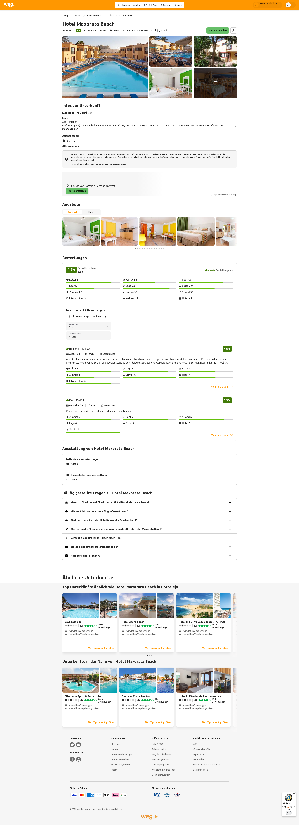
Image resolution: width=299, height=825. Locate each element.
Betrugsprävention (161, 775)
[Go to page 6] (144, 248)
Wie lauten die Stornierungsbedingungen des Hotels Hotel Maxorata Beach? (116, 529)
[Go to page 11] (152, 248)
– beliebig (135, 5)
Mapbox (216, 195)
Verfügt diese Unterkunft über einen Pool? (97, 538)
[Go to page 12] (154, 248)
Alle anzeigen (70, 146)
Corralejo (126, 5)
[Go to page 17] (163, 248)
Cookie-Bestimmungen (122, 754)
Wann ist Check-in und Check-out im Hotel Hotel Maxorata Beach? (110, 502)
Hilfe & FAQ (157, 744)
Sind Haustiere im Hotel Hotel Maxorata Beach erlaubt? (104, 520)
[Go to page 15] (159, 248)
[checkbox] (68, 316)
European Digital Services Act (207, 764)
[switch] (289, 813)
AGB (195, 744)
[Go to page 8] (147, 248)
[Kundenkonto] (290, 5)
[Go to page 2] (137, 248)
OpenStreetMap (229, 195)
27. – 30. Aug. (150, 5)
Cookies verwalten (120, 759)
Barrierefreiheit (200, 769)
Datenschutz (199, 759)
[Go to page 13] (156, 248)
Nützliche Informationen (163, 769)
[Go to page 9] (149, 248)
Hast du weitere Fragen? (85, 555)
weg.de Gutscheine (161, 754)
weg (66, 15)
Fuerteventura (94, 15)
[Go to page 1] (135, 248)
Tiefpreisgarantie (160, 759)
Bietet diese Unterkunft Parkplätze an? (94, 546)
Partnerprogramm (160, 764)
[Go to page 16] (161, 248)
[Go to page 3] (139, 248)
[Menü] (294, 794)
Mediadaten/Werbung (121, 764)
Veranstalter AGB (201, 749)
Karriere (115, 749)
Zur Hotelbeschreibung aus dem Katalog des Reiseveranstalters (98, 164)
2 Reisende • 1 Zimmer (172, 5)
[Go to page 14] (158, 248)
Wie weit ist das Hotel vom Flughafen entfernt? (99, 511)
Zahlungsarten (159, 749)
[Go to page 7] (146, 248)
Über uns (115, 744)
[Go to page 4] (140, 248)
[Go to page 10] (151, 248)
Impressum (198, 754)
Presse (114, 769)
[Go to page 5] (142, 248)
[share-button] (233, 30)
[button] (105, 67)
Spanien (77, 15)
